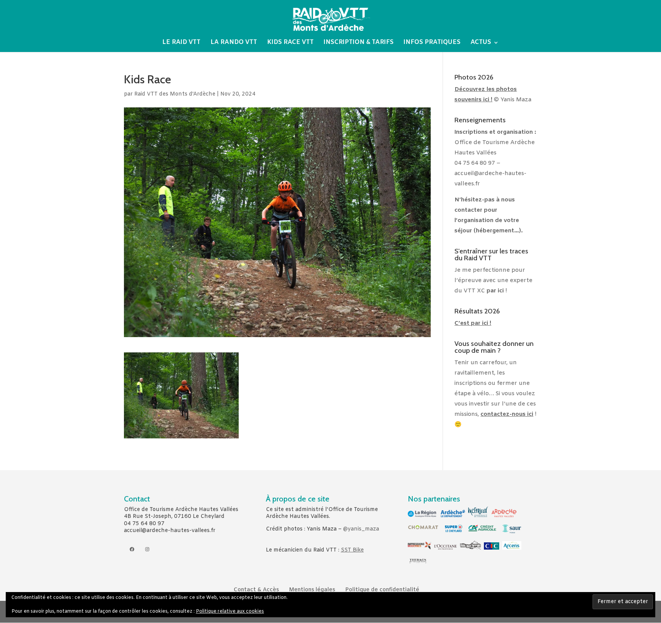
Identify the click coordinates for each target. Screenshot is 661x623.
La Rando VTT (233, 43)
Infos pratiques (432, 43)
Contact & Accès (256, 590)
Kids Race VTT (290, 43)
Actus (481, 43)
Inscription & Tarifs (359, 43)
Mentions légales (312, 590)
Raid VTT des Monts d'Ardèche (174, 94)
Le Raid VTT (181, 43)
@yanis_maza (361, 529)
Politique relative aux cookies (230, 611)
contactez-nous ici (506, 414)
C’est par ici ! (472, 323)
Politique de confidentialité (382, 590)
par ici (495, 291)
